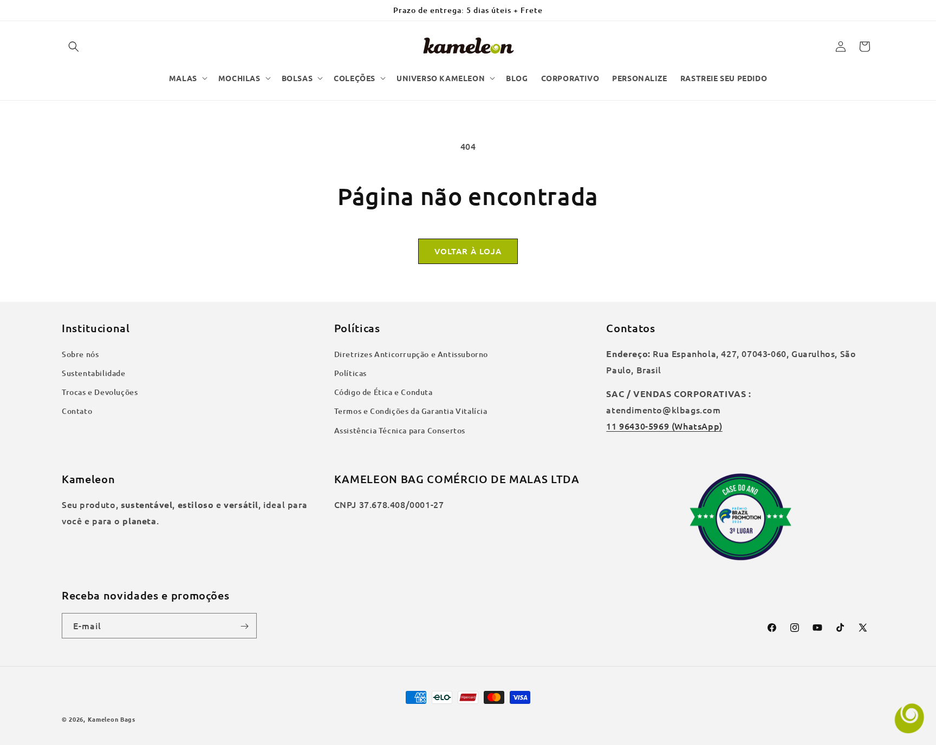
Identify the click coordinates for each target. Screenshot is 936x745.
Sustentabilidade (94, 373)
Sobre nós (80, 354)
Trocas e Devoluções (100, 392)
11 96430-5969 (637, 426)
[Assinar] (244, 626)
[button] (74, 46)
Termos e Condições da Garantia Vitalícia (410, 411)
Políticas (350, 373)
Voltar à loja (468, 251)
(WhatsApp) (696, 426)
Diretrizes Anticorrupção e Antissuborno (411, 354)
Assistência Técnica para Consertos (399, 430)
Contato (77, 411)
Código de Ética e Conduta (383, 392)
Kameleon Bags (111, 719)
